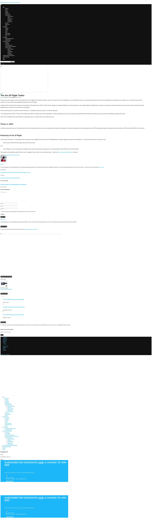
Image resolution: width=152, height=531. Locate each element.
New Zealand (7, 33)
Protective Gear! (8, 47)
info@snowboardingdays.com (31, 229)
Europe (6, 30)
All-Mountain (17, 479)
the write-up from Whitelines (65, 152)
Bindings (6, 8)
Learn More (101, 167)
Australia (6, 28)
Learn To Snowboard (6, 41)
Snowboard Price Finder (9, 38)
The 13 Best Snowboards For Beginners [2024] (13, 314)
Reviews (6, 22)
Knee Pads (9, 20)
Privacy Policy (2, 354)
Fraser (3, 97)
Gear (4, 7)
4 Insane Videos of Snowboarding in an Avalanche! (13, 184)
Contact (4, 350)
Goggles (6, 12)
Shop (4, 58)
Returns (4, 347)
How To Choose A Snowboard (10, 46)
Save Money (5, 37)
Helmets (9, 17)
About (4, 59)
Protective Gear (8, 15)
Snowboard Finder (6, 56)
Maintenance (7, 13)
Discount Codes (8, 39)
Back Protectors (10, 16)
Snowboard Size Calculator (8, 55)
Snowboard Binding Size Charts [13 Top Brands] (13, 299)
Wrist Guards (10, 21)
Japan (6, 32)
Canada (6, 29)
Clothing (6, 11)
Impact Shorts (10, 19)
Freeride (24, 479)
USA (6, 35)
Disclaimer (8, 354)
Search (13, 61)
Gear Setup (7, 43)
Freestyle (6, 42)
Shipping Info (5, 346)
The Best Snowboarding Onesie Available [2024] (14, 307)
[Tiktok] (0, 395)
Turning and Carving (8, 45)
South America (7, 34)
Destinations (5, 26)
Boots (6, 9)
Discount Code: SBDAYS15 (6, 289)
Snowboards (7, 24)
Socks (6, 25)
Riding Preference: (10, 477)
